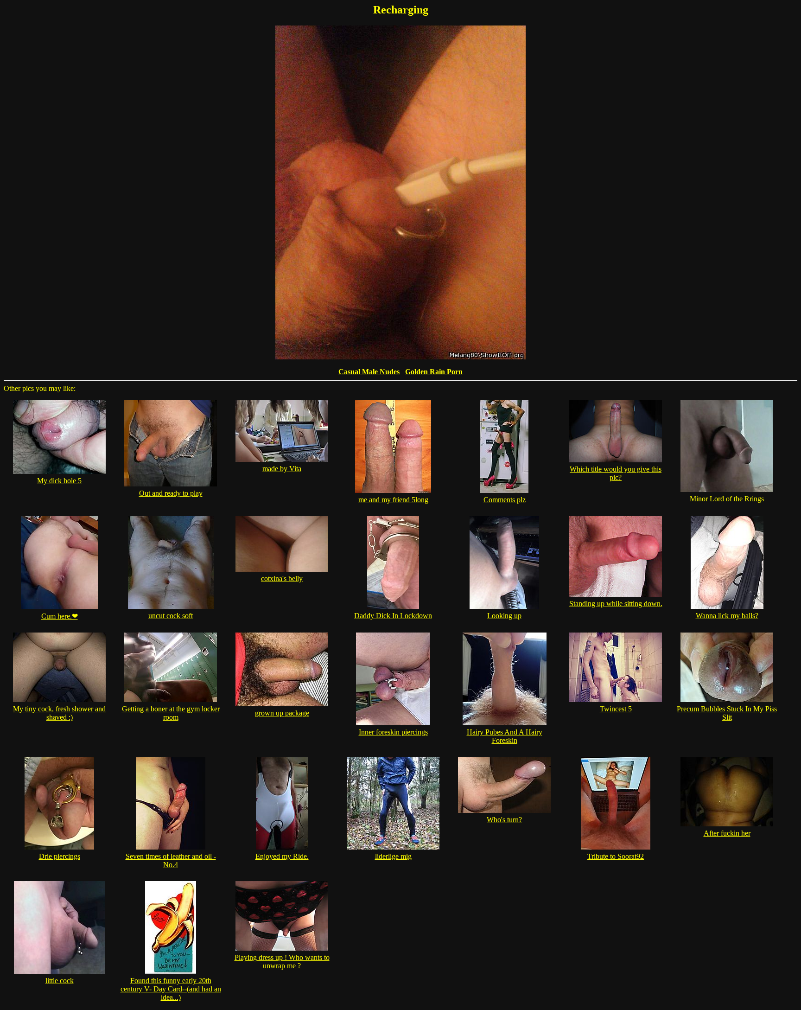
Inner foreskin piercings (393, 732)
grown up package (282, 713)
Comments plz (504, 500)
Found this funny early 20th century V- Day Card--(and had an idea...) (171, 989)
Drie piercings (59, 856)
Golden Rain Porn (434, 372)
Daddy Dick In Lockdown (393, 616)
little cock (59, 980)
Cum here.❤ (59, 616)
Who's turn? (504, 820)
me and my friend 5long (393, 500)
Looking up (504, 616)
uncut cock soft (170, 616)
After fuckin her (727, 833)
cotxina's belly (282, 578)
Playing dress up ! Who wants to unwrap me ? (282, 961)
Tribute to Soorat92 (615, 856)
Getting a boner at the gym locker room (171, 713)
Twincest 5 (616, 709)
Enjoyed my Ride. (282, 856)
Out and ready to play (171, 493)
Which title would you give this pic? (615, 473)
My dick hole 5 (59, 481)
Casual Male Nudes (369, 372)
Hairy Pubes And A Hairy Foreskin (504, 736)
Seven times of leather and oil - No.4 (171, 860)
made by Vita (281, 469)
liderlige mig (393, 856)
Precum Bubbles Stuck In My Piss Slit (727, 713)
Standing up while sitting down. (615, 603)
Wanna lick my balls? (727, 616)
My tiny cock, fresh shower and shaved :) (59, 713)
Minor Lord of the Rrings (727, 499)
